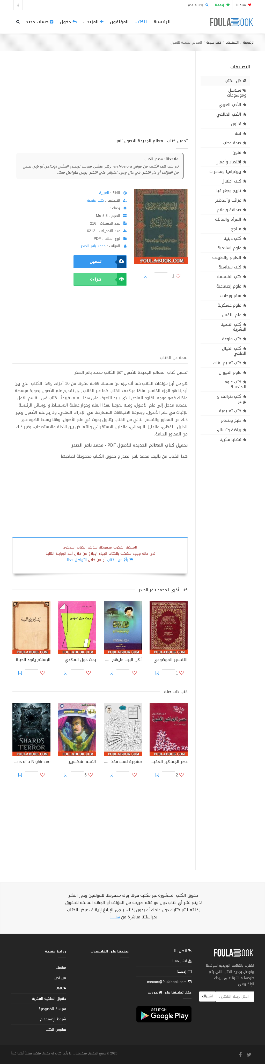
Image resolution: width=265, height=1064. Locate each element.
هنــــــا (114, 917)
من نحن (60, 977)
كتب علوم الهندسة (235, 384)
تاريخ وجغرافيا (228, 191)
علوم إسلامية (229, 248)
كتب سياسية (229, 267)
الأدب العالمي (228, 114)
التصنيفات (232, 42)
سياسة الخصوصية (52, 1008)
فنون (236, 152)
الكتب (141, 22)
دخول (66, 22)
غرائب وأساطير (228, 200)
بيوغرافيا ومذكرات (225, 172)
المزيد (93, 22)
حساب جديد (38, 22)
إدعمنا (182, 971)
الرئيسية (162, 22)
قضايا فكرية (230, 439)
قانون (236, 124)
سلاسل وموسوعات (236, 92)
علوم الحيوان (230, 372)
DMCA (60, 988)
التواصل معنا (77, 559)
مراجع (236, 229)
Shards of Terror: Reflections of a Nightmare (31, 762)
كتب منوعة (213, 42)
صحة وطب (232, 143)
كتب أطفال (231, 181)
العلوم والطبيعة (226, 257)
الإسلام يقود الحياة (33, 660)
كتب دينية (232, 238)
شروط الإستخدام (53, 1019)
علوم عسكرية (229, 305)
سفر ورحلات (230, 296)
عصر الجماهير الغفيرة (169, 762)
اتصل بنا (181, 951)
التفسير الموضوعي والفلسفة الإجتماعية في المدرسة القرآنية (169, 660)
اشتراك (207, 996)
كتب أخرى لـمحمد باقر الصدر (163, 590)
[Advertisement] (100, 100)
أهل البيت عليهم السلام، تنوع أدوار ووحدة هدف (123, 660)
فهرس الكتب (56, 1029)
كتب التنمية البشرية (233, 326)
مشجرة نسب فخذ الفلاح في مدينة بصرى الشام (123, 762)
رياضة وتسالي (228, 430)
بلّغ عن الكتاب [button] (117, 559)
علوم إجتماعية (228, 286)
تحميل (95, 261)
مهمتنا (241, 5)
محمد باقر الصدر (93, 246)
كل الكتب (233, 81)
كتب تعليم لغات (227, 363)
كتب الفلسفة (229, 277)
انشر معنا (180, 961)
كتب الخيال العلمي (234, 350)
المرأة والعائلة (228, 219)
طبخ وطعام (231, 420)
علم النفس (231, 315)
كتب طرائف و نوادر (231, 398)
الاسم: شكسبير (82, 762)
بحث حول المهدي (80, 660)
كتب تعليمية (230, 411)
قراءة (95, 279)
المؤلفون (119, 22)
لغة (238, 133)
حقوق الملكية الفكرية (49, 998)
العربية (104, 192)
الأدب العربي (230, 105)
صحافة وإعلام (229, 210)
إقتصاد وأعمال (228, 162)
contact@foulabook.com (167, 981)
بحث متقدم (196, 5)
